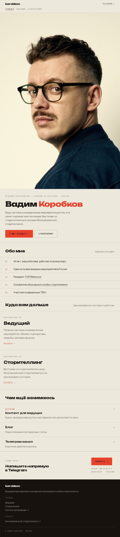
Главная (9, 9)
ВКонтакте (96, 472)
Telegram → (108, 4)
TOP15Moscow (33, 276)
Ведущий (21, 9)
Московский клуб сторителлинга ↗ (23, 521)
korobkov (12, 3)
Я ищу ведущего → (19, 234)
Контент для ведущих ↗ (17, 510)
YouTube (110, 472)
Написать (101, 461)
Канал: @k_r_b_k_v (101, 469)
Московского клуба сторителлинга (47, 284)
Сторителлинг (35, 9)
